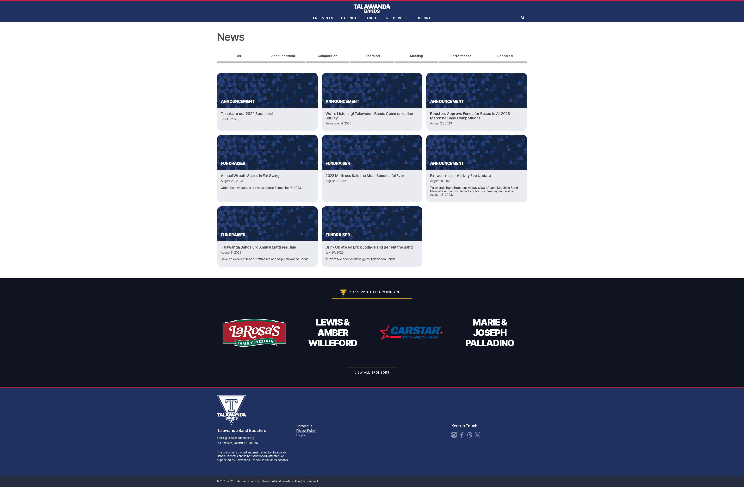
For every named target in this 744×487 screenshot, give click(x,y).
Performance (460, 56)
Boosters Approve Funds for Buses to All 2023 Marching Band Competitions (470, 115)
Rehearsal (505, 56)
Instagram (454, 435)
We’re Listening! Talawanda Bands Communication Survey (369, 115)
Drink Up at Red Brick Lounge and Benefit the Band (369, 247)
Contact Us (304, 426)
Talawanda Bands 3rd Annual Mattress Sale (258, 247)
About (373, 18)
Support (423, 18)
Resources (396, 18)
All (239, 56)
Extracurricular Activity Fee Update (460, 176)
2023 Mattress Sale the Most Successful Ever (365, 176)
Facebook (462, 435)
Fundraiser (372, 56)
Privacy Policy (306, 431)
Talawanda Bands (372, 8)
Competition (327, 56)
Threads (469, 435)
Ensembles (323, 18)
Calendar (350, 18)
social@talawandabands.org (235, 438)
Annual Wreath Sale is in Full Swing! (251, 176)
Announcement (283, 56)
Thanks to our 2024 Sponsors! (247, 113)
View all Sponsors (372, 372)
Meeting (416, 56)
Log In (300, 435)
